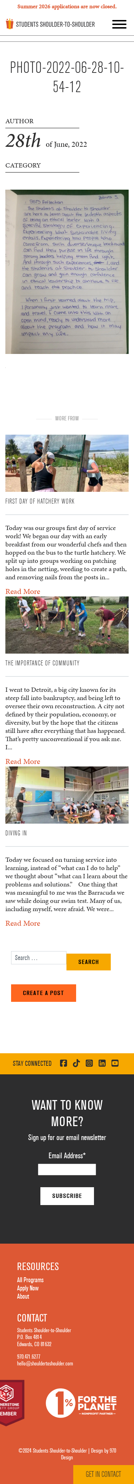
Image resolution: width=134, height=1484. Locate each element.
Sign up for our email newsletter (67, 1137)
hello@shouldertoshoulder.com (45, 1363)
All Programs (30, 1280)
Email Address (67, 1155)
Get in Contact (103, 1474)
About (23, 1296)
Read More (22, 591)
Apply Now (28, 1288)
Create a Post (43, 992)
